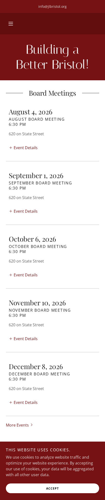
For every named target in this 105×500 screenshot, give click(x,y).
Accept (52, 488)
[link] (52, 57)
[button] (11, 23)
